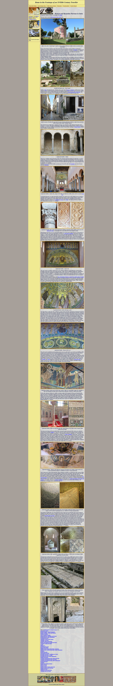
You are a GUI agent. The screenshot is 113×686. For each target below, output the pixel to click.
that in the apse (77, 359)
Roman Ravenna (44, 652)
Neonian (43, 359)
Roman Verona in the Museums (47, 667)
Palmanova (43, 645)
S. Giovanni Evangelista (68, 233)
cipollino (52, 432)
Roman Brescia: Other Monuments (48, 637)
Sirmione (42, 662)
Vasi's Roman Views (42, 5)
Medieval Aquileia (44, 634)
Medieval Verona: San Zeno (46, 670)
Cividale (60, 15)
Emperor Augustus (70, 89)
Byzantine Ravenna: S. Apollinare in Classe (49, 654)
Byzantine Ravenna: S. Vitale (46, 655)
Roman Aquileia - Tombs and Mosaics (48, 632)
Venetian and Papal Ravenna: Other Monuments (50, 660)
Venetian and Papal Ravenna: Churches (49, 659)
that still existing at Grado (49, 515)
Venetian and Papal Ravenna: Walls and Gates (50, 658)
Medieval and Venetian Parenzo (50, 629)
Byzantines (72, 163)
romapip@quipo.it (32, 19)
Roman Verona (44, 665)
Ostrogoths (46, 164)
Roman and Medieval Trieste (46, 663)
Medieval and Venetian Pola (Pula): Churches (50, 648)
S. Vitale (66, 199)
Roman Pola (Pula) (44, 647)
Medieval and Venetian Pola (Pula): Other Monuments (51, 649)
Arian (48, 359)
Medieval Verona (44, 669)
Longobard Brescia (44, 638)
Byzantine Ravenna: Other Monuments (48, 656)
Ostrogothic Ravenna (45, 653)
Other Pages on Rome (51, 5)
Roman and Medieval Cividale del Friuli (49, 642)
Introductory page (44, 630)
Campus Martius (77, 126)
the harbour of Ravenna (74, 92)
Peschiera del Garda (45, 646)
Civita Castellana (68, 434)
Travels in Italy (66, 5)
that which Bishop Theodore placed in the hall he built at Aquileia (71, 276)
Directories (59, 5)
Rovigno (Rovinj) (44, 661)
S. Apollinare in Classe (58, 199)
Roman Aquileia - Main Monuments (48, 631)
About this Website (32, 5)
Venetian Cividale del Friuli (46, 643)
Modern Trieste (44, 664)
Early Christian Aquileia (45, 635)
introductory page (50, 230)
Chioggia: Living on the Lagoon (47, 639)
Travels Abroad (73, 5)
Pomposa (42, 651)
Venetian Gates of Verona (46, 671)
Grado (42, 644)
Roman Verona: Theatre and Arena (48, 666)
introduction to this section (56, 17)
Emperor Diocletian (59, 479)
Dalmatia (75, 49)
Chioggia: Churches (45, 640)
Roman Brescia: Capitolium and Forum (48, 636)
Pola (45, 89)
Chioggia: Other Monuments (46, 641)
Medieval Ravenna (44, 657)
